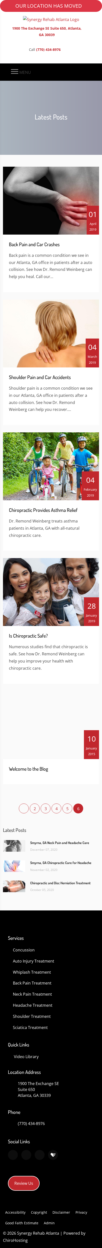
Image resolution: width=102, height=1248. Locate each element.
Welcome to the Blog (28, 768)
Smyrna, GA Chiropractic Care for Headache (60, 863)
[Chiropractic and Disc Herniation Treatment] (14, 885)
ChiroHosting (15, 1240)
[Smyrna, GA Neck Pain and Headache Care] (14, 845)
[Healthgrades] (53, 1155)
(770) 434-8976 (48, 49)
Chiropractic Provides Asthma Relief (43, 510)
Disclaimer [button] (61, 1212)
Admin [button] (49, 1223)
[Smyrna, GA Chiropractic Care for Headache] (14, 865)
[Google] (13, 1155)
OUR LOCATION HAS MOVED (48, 5)
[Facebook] (26, 1155)
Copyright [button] (39, 1212)
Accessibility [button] (15, 1212)
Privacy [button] (81, 1212)
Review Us (23, 1183)
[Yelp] (40, 1155)
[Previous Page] (24, 808)
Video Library (26, 1056)
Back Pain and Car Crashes (34, 244)
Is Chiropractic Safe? (28, 635)
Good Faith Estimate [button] (21, 1223)
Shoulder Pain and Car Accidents (40, 377)
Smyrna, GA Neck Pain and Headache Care (59, 843)
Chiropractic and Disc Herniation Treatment (60, 883)
